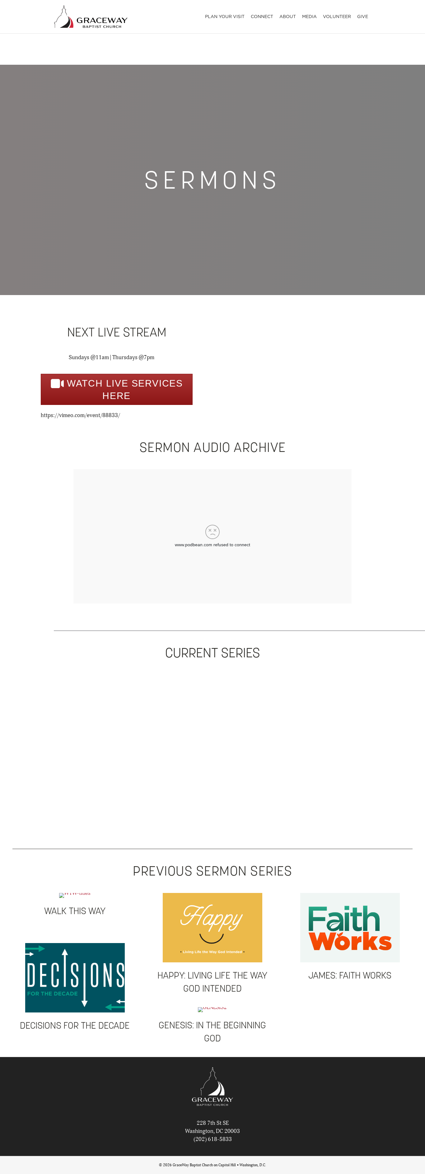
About (287, 16)
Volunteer (337, 16)
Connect (262, 16)
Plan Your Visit (225, 16)
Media (309, 16)
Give (362, 16)
